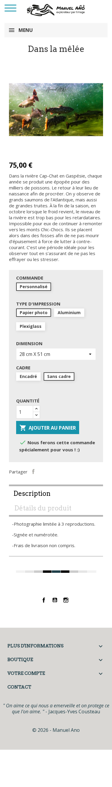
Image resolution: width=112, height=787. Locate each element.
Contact (19, 687)
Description (31, 493)
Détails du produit (42, 508)
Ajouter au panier (47, 427)
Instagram (66, 600)
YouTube (54, 600)
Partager (33, 471)
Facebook (43, 600)
